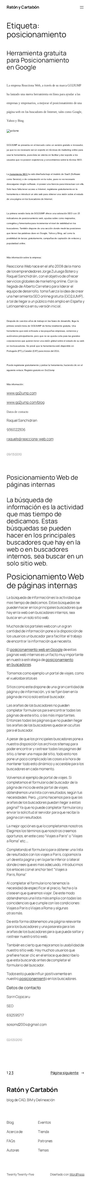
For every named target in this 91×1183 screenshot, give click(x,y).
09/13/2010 (14, 454)
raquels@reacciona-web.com (30, 438)
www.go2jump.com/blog (25, 402)
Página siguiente (67, 1072)
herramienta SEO (18, 174)
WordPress (77, 1174)
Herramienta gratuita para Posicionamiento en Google (38, 60)
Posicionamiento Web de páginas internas (42, 481)
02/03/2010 (14, 1040)
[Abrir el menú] (81, 7)
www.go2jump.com (21, 393)
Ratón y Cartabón (23, 7)
